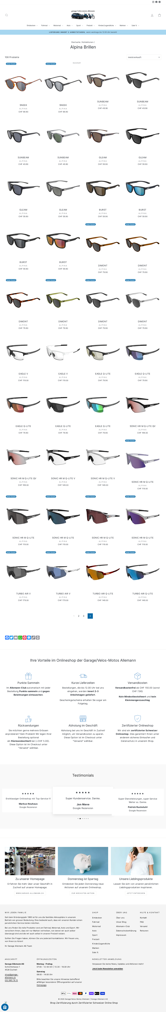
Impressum (121, 935)
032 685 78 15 (11, 980)
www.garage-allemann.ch (30, 893)
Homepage (42, 985)
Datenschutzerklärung (126, 931)
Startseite (75, 42)
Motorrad (57, 25)
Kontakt (143, 918)
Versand (143, 926)
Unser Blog (121, 922)
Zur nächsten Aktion (83, 893)
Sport (78, 25)
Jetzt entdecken (136, 893)
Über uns (120, 918)
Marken (123, 25)
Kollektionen (87, 42)
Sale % (134, 25)
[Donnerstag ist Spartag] (83, 861)
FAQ (142, 922)
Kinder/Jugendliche (106, 25)
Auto (69, 25)
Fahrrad (44, 25)
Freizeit (90, 25)
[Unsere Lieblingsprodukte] (136, 861)
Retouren (144, 931)
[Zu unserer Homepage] (30, 861)
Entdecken (31, 25)
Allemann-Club (123, 926)
